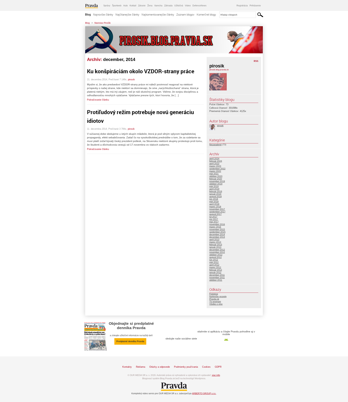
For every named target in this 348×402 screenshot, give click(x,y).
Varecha (158, 5)
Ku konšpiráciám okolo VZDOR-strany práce (140, 71)
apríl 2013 (214, 239)
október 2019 (215, 184)
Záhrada (168, 5)
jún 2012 (213, 260)
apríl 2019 (214, 189)
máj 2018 (214, 201)
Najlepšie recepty (218, 296)
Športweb (116, 5)
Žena (149, 5)
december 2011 (217, 275)
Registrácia (242, 5)
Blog (88, 14)
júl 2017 (213, 217)
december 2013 (217, 237)
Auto (125, 5)
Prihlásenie (255, 5)
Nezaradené (215, 144)
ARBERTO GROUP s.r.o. (204, 393)
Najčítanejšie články (127, 14)
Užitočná (178, 5)
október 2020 (215, 176)
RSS (256, 61)
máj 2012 (214, 262)
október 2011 (215, 280)
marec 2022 (215, 171)
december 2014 (217, 234)
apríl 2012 (214, 265)
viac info (216, 375)
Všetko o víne (216, 304)
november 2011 (217, 277)
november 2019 (217, 181)
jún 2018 (213, 199)
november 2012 (217, 252)
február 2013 (215, 244)
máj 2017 (214, 222)
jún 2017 (213, 219)
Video (188, 5)
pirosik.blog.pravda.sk (219, 70)
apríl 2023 (214, 163)
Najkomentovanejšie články (158, 14)
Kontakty (127, 366)
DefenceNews (199, 5)
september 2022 (217, 168)
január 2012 (215, 272)
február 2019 (215, 191)
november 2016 (217, 224)
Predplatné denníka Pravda (130, 341)
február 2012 (215, 270)
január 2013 (215, 247)
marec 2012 (215, 267)
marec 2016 (215, 227)
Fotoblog (213, 294)
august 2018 (215, 196)
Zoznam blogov (185, 14)
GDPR (218, 366)
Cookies (206, 366)
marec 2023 (215, 166)
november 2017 (217, 209)
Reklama (140, 366)
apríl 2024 (214, 158)
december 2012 (217, 249)
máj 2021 (214, 174)
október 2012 (215, 255)
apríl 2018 (214, 204)
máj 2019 (214, 186)
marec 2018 (215, 206)
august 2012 (215, 257)
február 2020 (215, 179)
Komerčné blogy (206, 14)
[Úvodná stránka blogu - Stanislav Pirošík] (171, 39)
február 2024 (215, 161)
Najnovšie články (103, 14)
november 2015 (217, 229)
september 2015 (217, 232)
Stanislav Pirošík (102, 23)
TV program (215, 301)
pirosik (131, 79)
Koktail (133, 5)
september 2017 (217, 211)
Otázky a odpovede (159, 366)
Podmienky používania (186, 366)
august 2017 (215, 214)
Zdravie (142, 5)
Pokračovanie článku (98, 99)
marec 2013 (215, 242)
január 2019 (215, 194)
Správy (106, 5)
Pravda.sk (214, 299)
